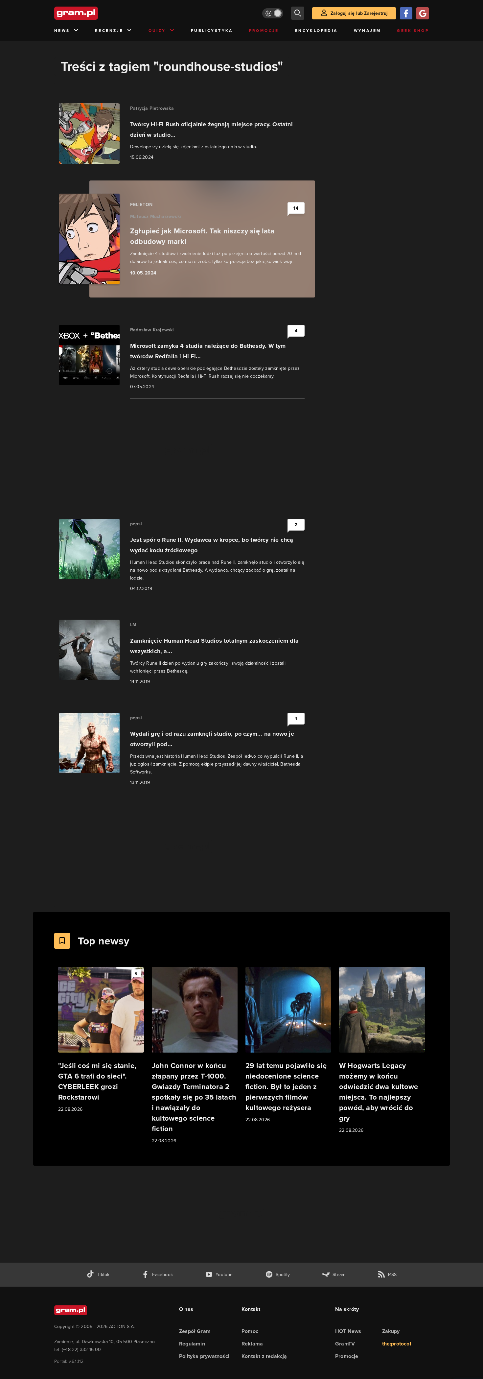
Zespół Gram (195, 1331)
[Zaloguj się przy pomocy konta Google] (422, 13)
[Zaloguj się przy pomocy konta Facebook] (406, 13)
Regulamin (192, 1343)
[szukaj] (297, 13)
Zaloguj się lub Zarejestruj (359, 13)
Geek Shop (413, 31)
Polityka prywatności (204, 1356)
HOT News (348, 1331)
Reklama (252, 1343)
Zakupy (391, 1331)
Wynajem (367, 31)
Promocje (264, 31)
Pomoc (250, 1331)
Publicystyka (212, 31)
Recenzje (109, 31)
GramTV (345, 1343)
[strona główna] (92, 13)
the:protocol (396, 1343)
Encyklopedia (316, 31)
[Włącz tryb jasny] (272, 13)
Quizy (157, 31)
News (62, 31)
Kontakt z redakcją (264, 1356)
